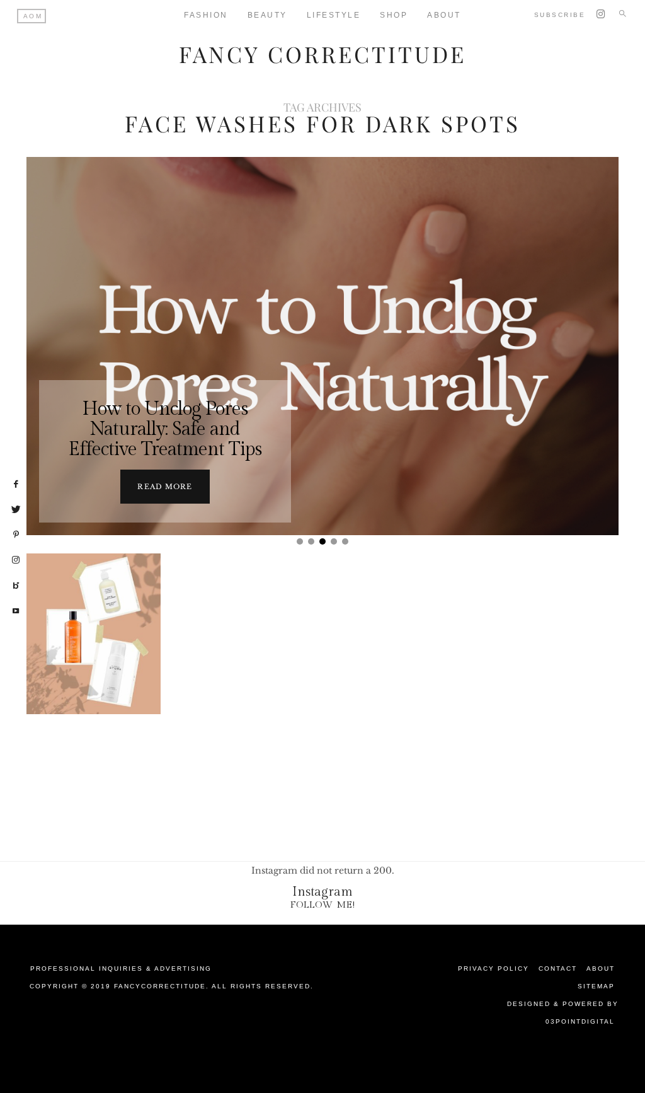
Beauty (267, 15)
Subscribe (560, 14)
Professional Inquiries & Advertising (121, 968)
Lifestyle (334, 15)
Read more (164, 486)
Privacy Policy (493, 968)
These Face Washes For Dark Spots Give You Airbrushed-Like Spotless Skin (94, 681)
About (600, 968)
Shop (394, 15)
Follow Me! (322, 904)
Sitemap (596, 986)
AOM (33, 16)
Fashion (206, 15)
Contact (558, 968)
